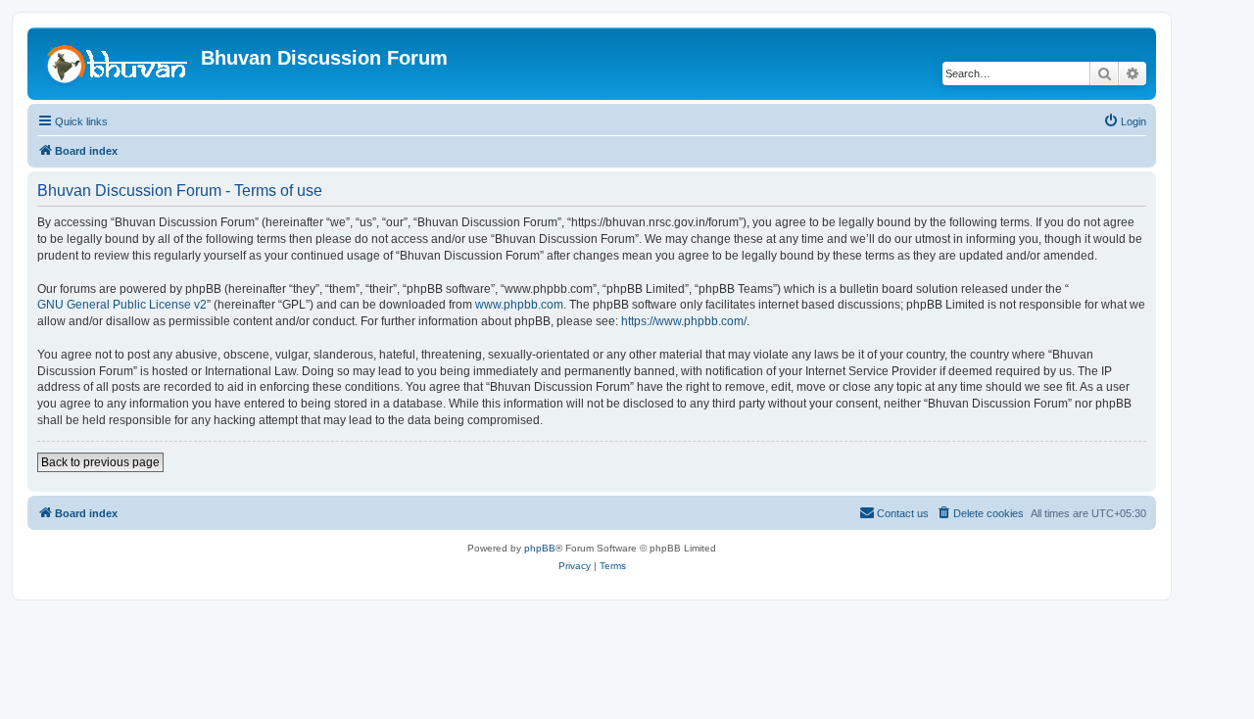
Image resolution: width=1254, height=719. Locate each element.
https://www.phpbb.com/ (684, 321)
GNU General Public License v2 (122, 305)
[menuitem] (1124, 121)
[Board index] (116, 63)
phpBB (539, 548)
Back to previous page (100, 462)
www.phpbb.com (519, 305)
